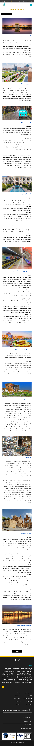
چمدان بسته (18, 704)
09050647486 (25, 717)
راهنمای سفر (28, 704)
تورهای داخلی (28, 693)
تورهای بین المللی (27, 696)
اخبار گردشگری (17, 696)
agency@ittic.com (24, 728)
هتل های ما (28, 701)
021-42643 (20, 1)
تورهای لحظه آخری (27, 698)
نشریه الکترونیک (17, 698)
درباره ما (18, 693)
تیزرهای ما (18, 701)
